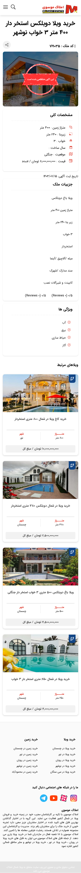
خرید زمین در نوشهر (27, 766)
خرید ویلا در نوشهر (65, 766)
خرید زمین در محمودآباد (25, 772)
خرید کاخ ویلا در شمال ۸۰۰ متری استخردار (40, 419)
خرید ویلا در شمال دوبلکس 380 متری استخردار (40, 505)
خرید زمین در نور (28, 754)
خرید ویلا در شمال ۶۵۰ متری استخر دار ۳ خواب (40, 679)
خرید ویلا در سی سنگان (62, 772)
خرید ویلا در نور (66, 754)
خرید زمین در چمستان (26, 748)
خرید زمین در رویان (27, 760)
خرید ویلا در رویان (65, 760)
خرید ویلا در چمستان (64, 748)
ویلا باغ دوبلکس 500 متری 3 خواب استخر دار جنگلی (41, 592)
